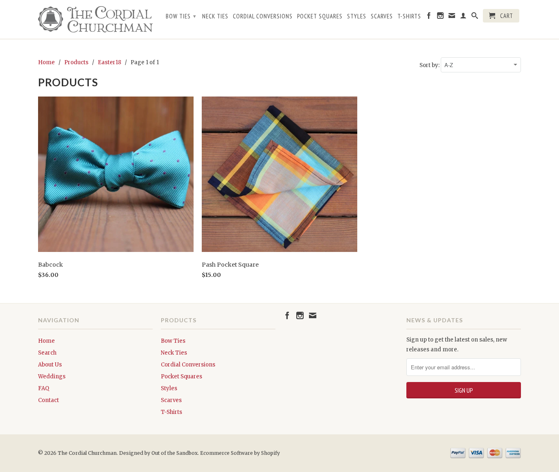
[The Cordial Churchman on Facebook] (429, 17)
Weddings (51, 376)
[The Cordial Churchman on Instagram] (440, 17)
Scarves (382, 16)
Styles (356, 16)
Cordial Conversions (263, 16)
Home (46, 340)
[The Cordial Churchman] (95, 19)
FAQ (43, 388)
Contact (48, 400)
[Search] (474, 17)
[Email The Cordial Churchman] (452, 17)
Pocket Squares (320, 16)
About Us (50, 364)
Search (47, 352)
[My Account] (463, 17)
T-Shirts (409, 16)
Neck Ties (215, 16)
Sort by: (430, 65)
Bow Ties (181, 16)
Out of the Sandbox (174, 453)
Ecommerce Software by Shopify (240, 453)
